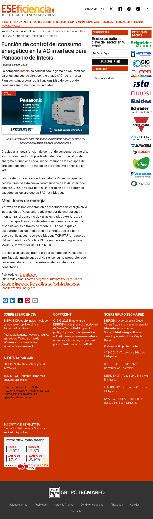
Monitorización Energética (18, 288)
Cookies (135, 504)
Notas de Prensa (63, 504)
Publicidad (41, 504)
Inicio (4, 31)
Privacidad (117, 504)
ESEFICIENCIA (27, 10)
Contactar (76, 511)
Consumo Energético (15, 283)
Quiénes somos (18, 504)
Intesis (25, 71)
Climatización (19, 31)
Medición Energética (66, 283)
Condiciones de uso (92, 504)
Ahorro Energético (36, 279)
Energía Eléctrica (40, 283)
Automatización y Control (65, 279)
